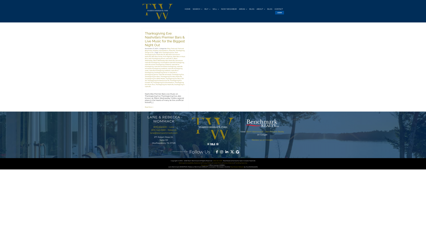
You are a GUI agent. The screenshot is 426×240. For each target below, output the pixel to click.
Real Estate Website (237, 167)
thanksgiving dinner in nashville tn (165, 72)
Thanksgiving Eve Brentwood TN (158, 80)
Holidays (156, 50)
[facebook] (217, 152)
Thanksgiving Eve (178, 74)
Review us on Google (262, 140)
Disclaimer (204, 165)
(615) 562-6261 (217, 161)
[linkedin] (226, 152)
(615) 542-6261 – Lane (163, 127)
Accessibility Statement (193, 163)
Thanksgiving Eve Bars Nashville (171, 76)
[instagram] (221, 152)
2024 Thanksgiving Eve (166, 52)
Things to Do (149, 52)
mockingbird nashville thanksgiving (172, 62)
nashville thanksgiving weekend (159, 70)
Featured (174, 48)
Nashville (172, 50)
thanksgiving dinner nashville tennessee (158, 74)
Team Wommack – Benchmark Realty (265, 131)
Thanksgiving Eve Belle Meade (155, 78)
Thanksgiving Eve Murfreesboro (163, 82)
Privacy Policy (207, 163)
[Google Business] (237, 152)
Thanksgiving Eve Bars (152, 76)
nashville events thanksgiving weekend (158, 64)
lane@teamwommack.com (164, 133)
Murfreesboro (163, 50)
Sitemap (181, 163)
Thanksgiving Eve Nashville (165, 84)
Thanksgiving (180, 50)
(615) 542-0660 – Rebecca (163, 130)
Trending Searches (241, 163)
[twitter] (232, 152)
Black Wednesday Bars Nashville (164, 60)
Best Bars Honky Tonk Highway (162, 56)
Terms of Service (228, 163)
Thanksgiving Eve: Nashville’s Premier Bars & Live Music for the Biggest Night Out (165, 39)
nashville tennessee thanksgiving (165, 66)
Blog (168, 48)
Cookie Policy (217, 163)
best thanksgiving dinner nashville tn (161, 58)
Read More (148, 107)
